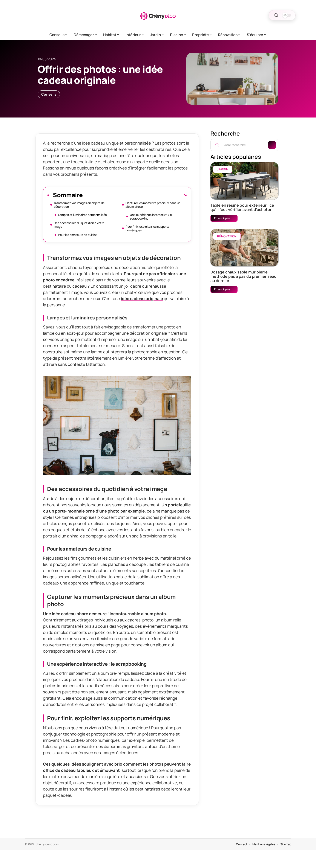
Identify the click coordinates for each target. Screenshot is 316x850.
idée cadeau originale (142, 298)
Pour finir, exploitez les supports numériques (147, 228)
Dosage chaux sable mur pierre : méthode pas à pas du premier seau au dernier (243, 276)
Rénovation (227, 236)
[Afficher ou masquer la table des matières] (135, 194)
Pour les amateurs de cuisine (77, 235)
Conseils (48, 94)
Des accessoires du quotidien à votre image (79, 225)
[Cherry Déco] (158, 15)
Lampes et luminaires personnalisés (82, 215)
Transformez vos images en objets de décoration (79, 205)
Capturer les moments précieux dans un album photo (153, 205)
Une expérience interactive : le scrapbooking (151, 216)
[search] (276, 15)
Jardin (222, 169)
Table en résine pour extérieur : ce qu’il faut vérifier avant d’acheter (242, 207)
